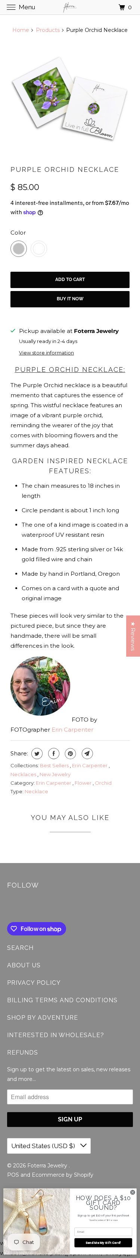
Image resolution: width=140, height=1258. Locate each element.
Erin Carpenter (72, 729)
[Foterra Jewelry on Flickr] (8, 907)
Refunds (22, 1052)
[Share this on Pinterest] (69, 753)
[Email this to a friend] (86, 753)
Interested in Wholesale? (55, 1035)
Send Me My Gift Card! (103, 1243)
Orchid (103, 783)
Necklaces (23, 774)
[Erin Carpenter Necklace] (69, 99)
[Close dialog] (132, 1192)
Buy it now (70, 298)
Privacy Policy (34, 982)
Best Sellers (55, 765)
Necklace (36, 791)
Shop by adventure (42, 1017)
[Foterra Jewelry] (70, 7)
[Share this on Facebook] (52, 753)
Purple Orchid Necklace (64, 169)
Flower (84, 783)
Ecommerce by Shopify (62, 1175)
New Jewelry (55, 774)
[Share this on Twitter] (36, 753)
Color (18, 232)
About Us (24, 965)
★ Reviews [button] (133, 636)
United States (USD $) (44, 1146)
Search (20, 947)
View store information (46, 353)
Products (48, 30)
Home (20, 30)
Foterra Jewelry (48, 1165)
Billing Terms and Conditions (62, 1000)
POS (13, 1175)
